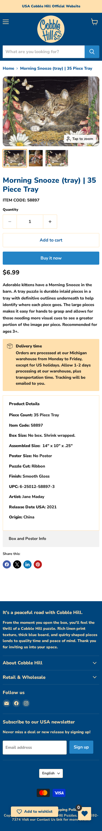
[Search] (92, 51)
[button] (34, 811)
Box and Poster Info (27, 538)
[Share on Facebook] (7, 564)
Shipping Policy (66, 809)
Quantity (10, 210)
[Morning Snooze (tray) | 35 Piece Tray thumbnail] (15, 158)
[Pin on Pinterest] (38, 564)
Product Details (24, 404)
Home (8, 68)
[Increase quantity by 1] (50, 222)
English (48, 773)
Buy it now (51, 258)
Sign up (81, 747)
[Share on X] (17, 564)
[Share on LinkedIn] (27, 564)
